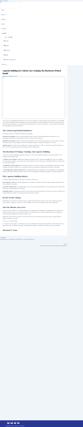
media (2, 33)
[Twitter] (11, 423)
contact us (4, 64)
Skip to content (4, 0)
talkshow (7, 50)
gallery (7, 45)
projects (3, 19)
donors (3, 24)
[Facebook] (15, 423)
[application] (5, 33)
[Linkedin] (8, 423)
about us (3, 14)
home (2, 10)
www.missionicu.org (13, 216)
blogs (6, 55)
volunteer (3, 28)
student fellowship (10, 59)
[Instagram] (18, 423)
